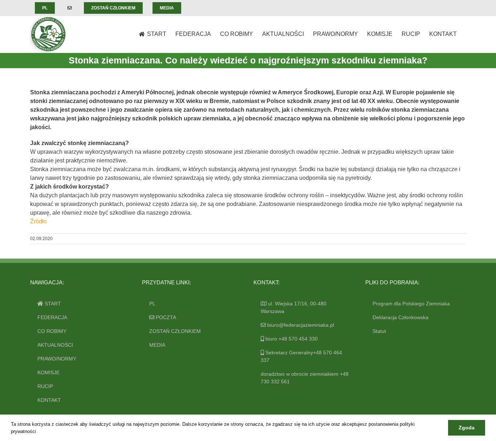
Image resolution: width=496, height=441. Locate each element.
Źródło (38, 221)
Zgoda (467, 427)
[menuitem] (45, 8)
